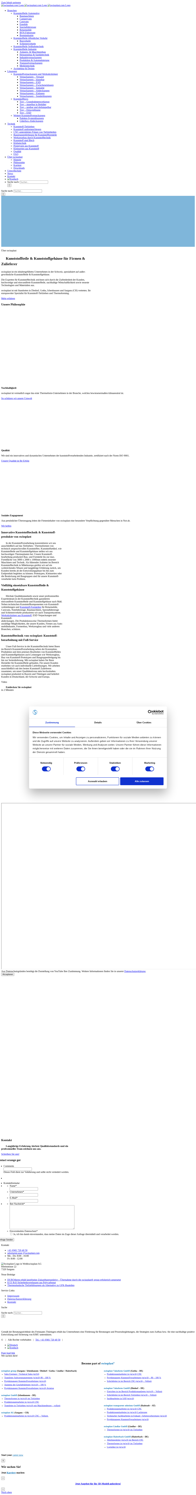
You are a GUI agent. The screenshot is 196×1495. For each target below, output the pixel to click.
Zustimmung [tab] (52, 722)
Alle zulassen (142, 781)
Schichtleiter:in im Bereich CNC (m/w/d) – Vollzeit (129, 1381)
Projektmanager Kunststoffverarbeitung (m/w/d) (25, 1381)
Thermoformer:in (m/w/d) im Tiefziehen (124, 1430)
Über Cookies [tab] (144, 722)
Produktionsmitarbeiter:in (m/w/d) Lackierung (127, 1412)
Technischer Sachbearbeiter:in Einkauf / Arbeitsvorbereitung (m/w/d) (137, 1416)
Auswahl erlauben (97, 781)
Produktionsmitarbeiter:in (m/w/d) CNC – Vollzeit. (26, 1416)
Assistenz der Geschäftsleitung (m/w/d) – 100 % (25, 1385)
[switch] (80, 768)
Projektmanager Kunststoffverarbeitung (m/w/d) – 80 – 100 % (134, 1378)
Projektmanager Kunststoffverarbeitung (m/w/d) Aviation (29, 1388)
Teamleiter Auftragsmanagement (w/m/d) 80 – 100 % (27, 1378)
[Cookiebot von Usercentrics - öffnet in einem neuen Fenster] (150, 712)
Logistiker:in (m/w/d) (116, 1447)
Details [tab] (98, 722)
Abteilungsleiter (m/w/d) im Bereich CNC (125, 1440)
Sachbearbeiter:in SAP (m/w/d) (120, 1398)
